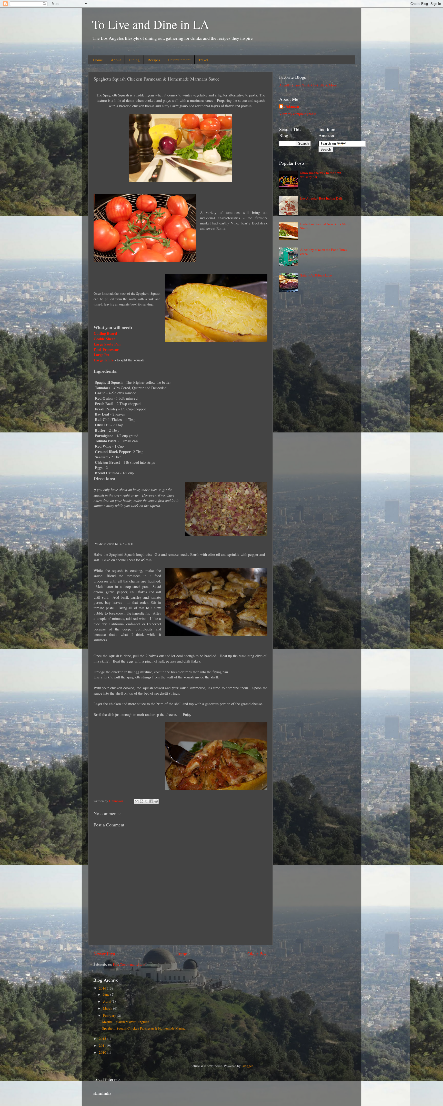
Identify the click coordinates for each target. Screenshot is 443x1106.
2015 (103, 1038)
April (107, 1001)
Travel (203, 59)
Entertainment (179, 59)
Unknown (291, 106)
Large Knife (104, 360)
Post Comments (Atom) (130, 964)
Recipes (154, 59)
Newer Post (104, 953)
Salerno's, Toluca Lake (316, 275)
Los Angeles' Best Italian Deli (321, 198)
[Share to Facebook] (151, 801)
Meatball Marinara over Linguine (125, 1021)
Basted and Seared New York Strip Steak (324, 226)
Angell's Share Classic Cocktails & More (308, 85)
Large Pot (101, 354)
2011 (103, 1045)
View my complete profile (297, 113)
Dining (134, 59)
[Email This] (136, 801)
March (108, 1008)
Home (98, 59)
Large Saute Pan (107, 344)
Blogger (247, 1065)
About (116, 59)
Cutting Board (105, 333)
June (106, 994)
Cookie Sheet (104, 338)
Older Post (257, 953)
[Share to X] (146, 801)
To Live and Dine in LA (150, 24)
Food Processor (107, 349)
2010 (103, 1052)
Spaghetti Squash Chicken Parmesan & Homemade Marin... (144, 1028)
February (110, 1015)
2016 (103, 988)
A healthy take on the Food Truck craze (323, 251)
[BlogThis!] (141, 801)
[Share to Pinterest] (156, 801)
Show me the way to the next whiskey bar (320, 174)
